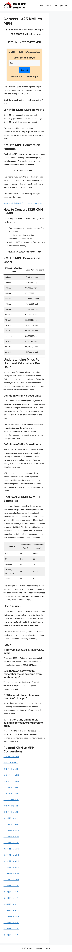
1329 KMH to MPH (11, 867)
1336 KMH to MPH (11, 910)
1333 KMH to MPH (11, 892)
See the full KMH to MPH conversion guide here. (24, 203)
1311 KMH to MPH (11, 763)
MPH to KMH (61, 6)
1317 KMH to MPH (11, 800)
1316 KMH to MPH (11, 794)
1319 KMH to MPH (11, 812)
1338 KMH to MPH (11, 923)
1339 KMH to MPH (11, 929)
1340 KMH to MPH (11, 935)
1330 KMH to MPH (11, 873)
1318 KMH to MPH (11, 806)
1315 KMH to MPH (11, 787)
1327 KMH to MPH (11, 855)
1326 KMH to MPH (11, 849)
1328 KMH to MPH (11, 861)
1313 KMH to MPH (11, 775)
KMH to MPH (46, 6)
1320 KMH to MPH (11, 818)
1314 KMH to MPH (11, 781)
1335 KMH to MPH (11, 904)
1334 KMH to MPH (11, 898)
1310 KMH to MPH (11, 757)
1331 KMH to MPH (11, 880)
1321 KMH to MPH (11, 824)
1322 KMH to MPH (11, 830)
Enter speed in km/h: (24, 57)
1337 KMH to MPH (11, 916)
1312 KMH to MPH (11, 769)
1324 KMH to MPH (11, 843)
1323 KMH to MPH (11, 837)
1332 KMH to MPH (11, 886)
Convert (24, 70)
